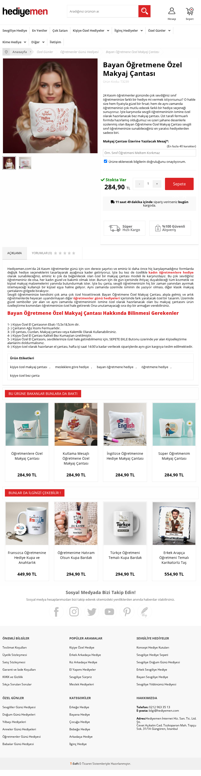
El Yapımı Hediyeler (82, 669)
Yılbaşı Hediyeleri (14, 722)
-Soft (74, 764)
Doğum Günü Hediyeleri (18, 714)
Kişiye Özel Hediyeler (88, 30)
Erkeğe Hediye (79, 707)
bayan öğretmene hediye (115, 367)
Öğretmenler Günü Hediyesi (21, 736)
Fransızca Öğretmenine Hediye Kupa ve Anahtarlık (27, 557)
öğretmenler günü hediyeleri (96, 298)
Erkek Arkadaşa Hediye (85, 655)
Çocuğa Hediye (79, 722)
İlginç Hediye (78, 744)
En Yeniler (39, 30)
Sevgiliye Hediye (14, 30)
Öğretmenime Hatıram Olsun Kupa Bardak (76, 555)
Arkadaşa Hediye (81, 736)
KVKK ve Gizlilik (12, 677)
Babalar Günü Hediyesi (18, 744)
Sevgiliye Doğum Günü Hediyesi (158, 662)
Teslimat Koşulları (14, 647)
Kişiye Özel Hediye (81, 647)
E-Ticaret (85, 764)
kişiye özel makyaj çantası (28, 367)
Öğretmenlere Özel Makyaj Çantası (27, 456)
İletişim (55, 42)
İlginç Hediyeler (126, 30)
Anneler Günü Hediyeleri (19, 729)
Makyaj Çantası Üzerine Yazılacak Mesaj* (135, 141)
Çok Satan (60, 30)
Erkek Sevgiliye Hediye (152, 669)
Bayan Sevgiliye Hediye (152, 677)
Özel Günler (157, 30)
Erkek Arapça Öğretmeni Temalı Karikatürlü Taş (174, 557)
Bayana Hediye (79, 714)
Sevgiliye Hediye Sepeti (152, 655)
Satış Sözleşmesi (13, 662)
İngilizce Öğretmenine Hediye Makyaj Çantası (125, 456)
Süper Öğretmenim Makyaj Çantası (174, 456)
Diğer (35, 42)
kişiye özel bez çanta (24, 375)
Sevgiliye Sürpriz (80, 677)
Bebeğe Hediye (79, 729)
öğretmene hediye (154, 367)
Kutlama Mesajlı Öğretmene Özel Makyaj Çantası (76, 458)
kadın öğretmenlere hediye (171, 272)
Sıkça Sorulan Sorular (17, 684)
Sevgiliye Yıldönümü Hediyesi (156, 684)
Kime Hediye (11, 42)
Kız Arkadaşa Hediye (83, 662)
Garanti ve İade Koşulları (19, 669)
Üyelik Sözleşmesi (14, 655)
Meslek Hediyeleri (81, 684)
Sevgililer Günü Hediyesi (19, 707)
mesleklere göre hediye (72, 367)
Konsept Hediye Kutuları (153, 647)
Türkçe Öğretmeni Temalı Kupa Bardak (125, 555)
